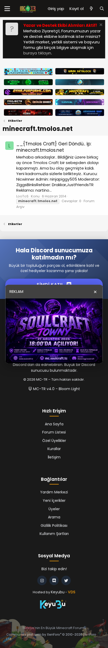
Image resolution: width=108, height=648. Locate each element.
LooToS (22, 196)
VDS (71, 592)
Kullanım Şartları (54, 533)
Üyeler (54, 509)
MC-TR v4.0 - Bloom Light (56, 388)
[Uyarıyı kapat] (100, 25)
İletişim (54, 457)
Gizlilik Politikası (54, 525)
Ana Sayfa (54, 424)
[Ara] (102, 8)
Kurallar (54, 448)
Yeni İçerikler (54, 500)
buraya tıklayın (37, 53)
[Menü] (7, 8)
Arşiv (20, 206)
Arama (54, 517)
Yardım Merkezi (54, 492)
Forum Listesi (54, 432)
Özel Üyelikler (54, 440)
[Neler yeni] (91, 8)
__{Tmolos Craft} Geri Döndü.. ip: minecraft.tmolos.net (53, 147)
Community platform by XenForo (51, 636)
